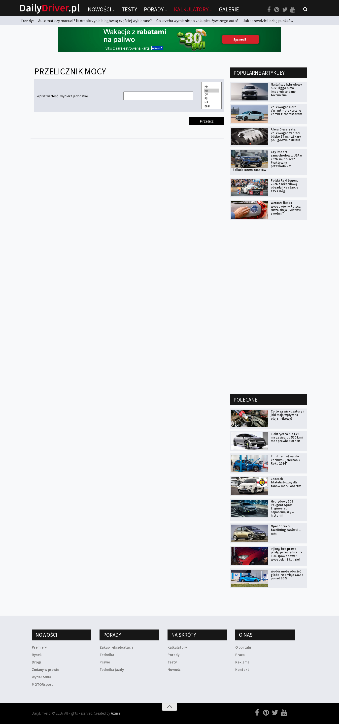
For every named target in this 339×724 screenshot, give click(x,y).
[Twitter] (285, 10)
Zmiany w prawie (45, 669)
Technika (107, 654)
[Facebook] (269, 10)
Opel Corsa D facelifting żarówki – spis (286, 529)
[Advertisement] (267, 306)
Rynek (37, 654)
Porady (154, 9)
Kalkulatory (191, 9)
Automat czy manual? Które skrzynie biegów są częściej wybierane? (95, 20)
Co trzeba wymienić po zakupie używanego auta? (197, 20)
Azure (115, 713)
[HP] (211, 102)
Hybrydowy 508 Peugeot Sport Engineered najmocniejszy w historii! (282, 508)
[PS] (211, 98)
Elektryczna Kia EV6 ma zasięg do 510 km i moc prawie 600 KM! (287, 437)
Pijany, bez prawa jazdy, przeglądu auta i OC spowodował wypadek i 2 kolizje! (287, 554)
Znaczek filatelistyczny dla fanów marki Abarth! (286, 482)
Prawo (105, 662)
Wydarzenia (41, 677)
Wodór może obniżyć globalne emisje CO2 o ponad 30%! (287, 575)
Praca (240, 654)
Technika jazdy (112, 669)
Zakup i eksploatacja (117, 647)
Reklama (242, 662)
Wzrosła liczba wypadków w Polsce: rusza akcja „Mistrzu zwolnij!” (286, 208)
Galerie (229, 9)
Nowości (99, 9)
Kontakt (242, 669)
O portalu (243, 647)
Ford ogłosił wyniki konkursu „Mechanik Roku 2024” (285, 460)
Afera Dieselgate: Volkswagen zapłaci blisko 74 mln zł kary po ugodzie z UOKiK (286, 134)
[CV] (211, 94)
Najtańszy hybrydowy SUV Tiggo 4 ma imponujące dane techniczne (286, 89)
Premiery (39, 647)
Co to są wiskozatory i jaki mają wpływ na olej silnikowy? (287, 415)
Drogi (36, 662)
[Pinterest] (277, 10)
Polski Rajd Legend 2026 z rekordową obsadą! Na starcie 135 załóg (285, 185)
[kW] (211, 91)
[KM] (211, 87)
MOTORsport (42, 684)
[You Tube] (293, 10)
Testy (129, 9)
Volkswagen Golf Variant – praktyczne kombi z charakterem (286, 110)
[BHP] (211, 106)
